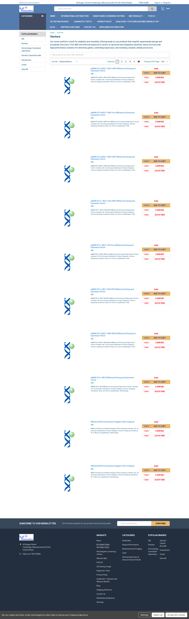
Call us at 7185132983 (32, 554)
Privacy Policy (104, 22)
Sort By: (55, 62)
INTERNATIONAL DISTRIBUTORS (75, 16)
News (52, 16)
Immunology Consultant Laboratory (31, 49)
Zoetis (24, 65)
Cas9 (124, 553)
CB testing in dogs (59, 22)
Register (167, 3)
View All (24, 69)
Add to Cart (160, 73)
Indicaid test (26, 60)
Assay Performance (130, 545)
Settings (144, 614)
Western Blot (135, 16)
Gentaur (24, 43)
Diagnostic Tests (83, 22)
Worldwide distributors (112, 27)
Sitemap (100, 602)
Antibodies (126, 541)
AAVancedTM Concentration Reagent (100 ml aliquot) (112, 466)
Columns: (111, 62)
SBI (22, 39)
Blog (52, 27)
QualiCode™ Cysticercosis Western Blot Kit (137, 22)
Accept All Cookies (176, 614)
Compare (159, 77)
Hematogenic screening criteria (109, 16)
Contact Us (89, 27)
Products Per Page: (152, 62)
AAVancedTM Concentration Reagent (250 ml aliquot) (112, 422)
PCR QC (151, 16)
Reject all (158, 614)
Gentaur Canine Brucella (31, 55)
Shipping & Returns (70, 27)
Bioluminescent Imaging (132, 549)
